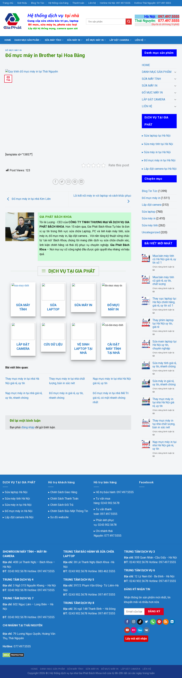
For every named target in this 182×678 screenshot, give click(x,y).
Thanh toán (78, 3)
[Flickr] (133, 630)
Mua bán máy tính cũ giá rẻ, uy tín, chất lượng (163, 281)
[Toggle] (175, 72)
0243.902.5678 (110, 503)
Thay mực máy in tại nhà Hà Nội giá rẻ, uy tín (163, 402)
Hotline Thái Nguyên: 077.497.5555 (152, 3)
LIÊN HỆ (139, 40)
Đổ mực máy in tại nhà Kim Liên (31, 199)
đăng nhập (27, 427)
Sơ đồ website (59, 517)
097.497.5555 (168, 16)
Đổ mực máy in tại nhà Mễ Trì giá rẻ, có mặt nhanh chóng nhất (111, 397)
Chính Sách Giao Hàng (63, 492)
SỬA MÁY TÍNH (53, 40)
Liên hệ (92, 3)
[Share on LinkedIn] (81, 182)
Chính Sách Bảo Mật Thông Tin (69, 511)
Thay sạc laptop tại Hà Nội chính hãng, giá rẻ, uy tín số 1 (164, 302)
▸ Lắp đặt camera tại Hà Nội (159, 168)
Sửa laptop (148, 211)
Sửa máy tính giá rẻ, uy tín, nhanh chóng (164, 364)
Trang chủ (8, 3)
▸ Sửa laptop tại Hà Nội (156, 135)
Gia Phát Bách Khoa (90, 673)
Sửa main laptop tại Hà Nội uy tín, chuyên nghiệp (164, 345)
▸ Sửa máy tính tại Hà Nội (157, 144)
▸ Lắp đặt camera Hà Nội (18, 517)
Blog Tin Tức (37, 3)
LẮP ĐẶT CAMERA (119, 40)
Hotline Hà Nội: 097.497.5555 (115, 3)
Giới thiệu (22, 3)
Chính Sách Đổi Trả (61, 504)
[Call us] (153, 622)
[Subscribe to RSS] (166, 622)
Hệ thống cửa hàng (58, 3)
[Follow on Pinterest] (159, 622)
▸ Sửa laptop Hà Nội (15, 492)
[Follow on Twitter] (146, 622)
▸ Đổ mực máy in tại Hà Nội (158, 160)
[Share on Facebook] (55, 182)
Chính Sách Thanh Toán (64, 498)
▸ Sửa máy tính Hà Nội (16, 498)
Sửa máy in (149, 218)
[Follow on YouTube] (127, 630)
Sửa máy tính (150, 225)
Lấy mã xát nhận (136, 638)
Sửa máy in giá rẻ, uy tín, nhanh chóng (164, 382)
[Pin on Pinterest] (75, 182)
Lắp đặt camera (151, 204)
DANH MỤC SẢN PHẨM (26, 40)
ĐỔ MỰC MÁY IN (95, 40)
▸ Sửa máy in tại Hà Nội (156, 152)
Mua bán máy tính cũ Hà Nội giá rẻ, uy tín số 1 (164, 259)
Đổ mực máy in (13, 50)
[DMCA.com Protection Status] (13, 654)
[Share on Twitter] (62, 182)
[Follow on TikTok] (140, 622)
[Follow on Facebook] (127, 622)
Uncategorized (151, 232)
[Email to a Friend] (68, 182)
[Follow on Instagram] (133, 622)
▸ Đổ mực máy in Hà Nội (17, 511)
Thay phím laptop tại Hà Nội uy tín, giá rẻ (163, 323)
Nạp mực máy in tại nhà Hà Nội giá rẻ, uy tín (164, 445)
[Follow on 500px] (140, 630)
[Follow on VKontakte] (146, 630)
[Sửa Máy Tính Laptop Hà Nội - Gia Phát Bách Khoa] (42, 21)
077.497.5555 (168, 21)
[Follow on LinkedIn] (172, 622)
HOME (7, 40)
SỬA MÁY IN (73, 40)
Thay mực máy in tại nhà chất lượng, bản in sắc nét (163, 424)
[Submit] (129, 22)
